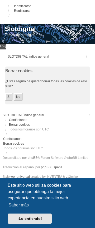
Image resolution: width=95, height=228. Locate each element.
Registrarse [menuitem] (22, 11)
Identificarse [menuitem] (22, 6)
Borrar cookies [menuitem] (19, 124)
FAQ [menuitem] (3, 46)
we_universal (20, 177)
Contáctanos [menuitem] (18, 120)
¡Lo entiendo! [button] (29, 218)
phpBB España (52, 167)
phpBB (32, 158)
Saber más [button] (18, 205)
